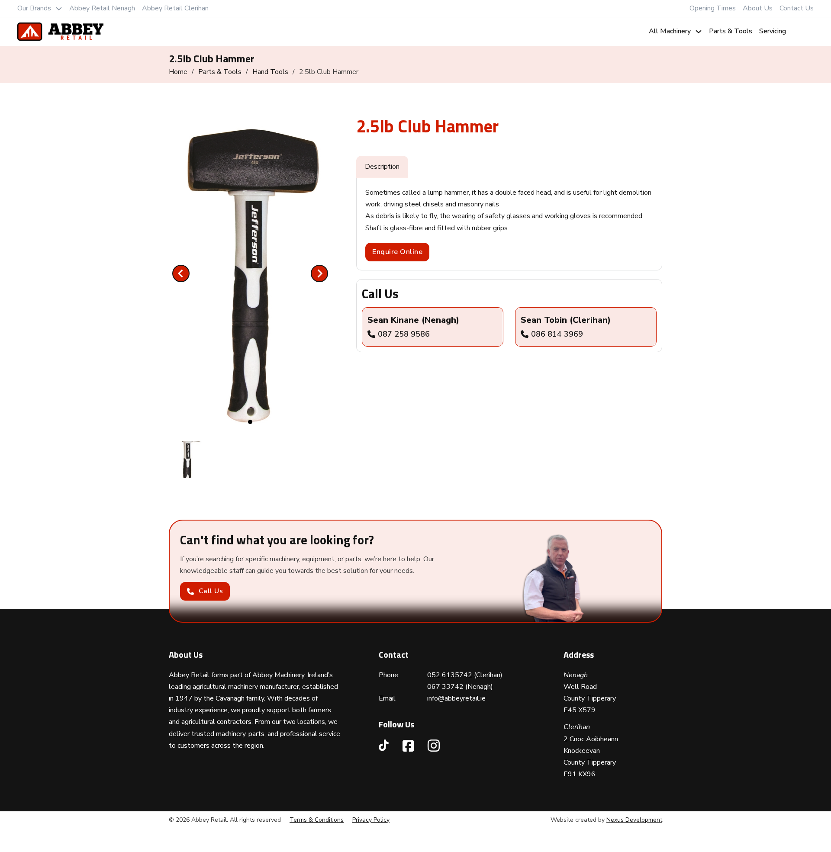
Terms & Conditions (317, 820)
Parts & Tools (730, 31)
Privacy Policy (371, 820)
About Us (758, 8)
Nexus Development (634, 820)
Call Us (211, 591)
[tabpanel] (509, 224)
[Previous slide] (181, 273)
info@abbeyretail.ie (456, 698)
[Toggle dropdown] (58, 8)
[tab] (250, 422)
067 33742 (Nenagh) (460, 686)
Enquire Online (397, 252)
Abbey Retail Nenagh (102, 8)
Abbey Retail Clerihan (175, 8)
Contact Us (796, 8)
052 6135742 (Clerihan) (464, 675)
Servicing (772, 31)
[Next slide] (319, 273)
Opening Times (712, 8)
